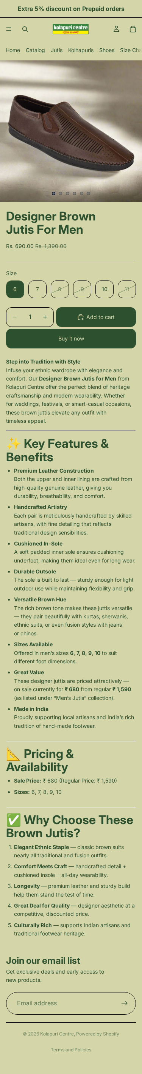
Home (13, 50)
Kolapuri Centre (57, 1034)
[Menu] (8, 29)
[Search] (25, 29)
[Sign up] (125, 1003)
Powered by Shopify (97, 1034)
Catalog (35, 50)
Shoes (106, 50)
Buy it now (71, 338)
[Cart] (133, 29)
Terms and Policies (71, 1049)
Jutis (56, 50)
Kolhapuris (81, 50)
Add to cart (100, 317)
